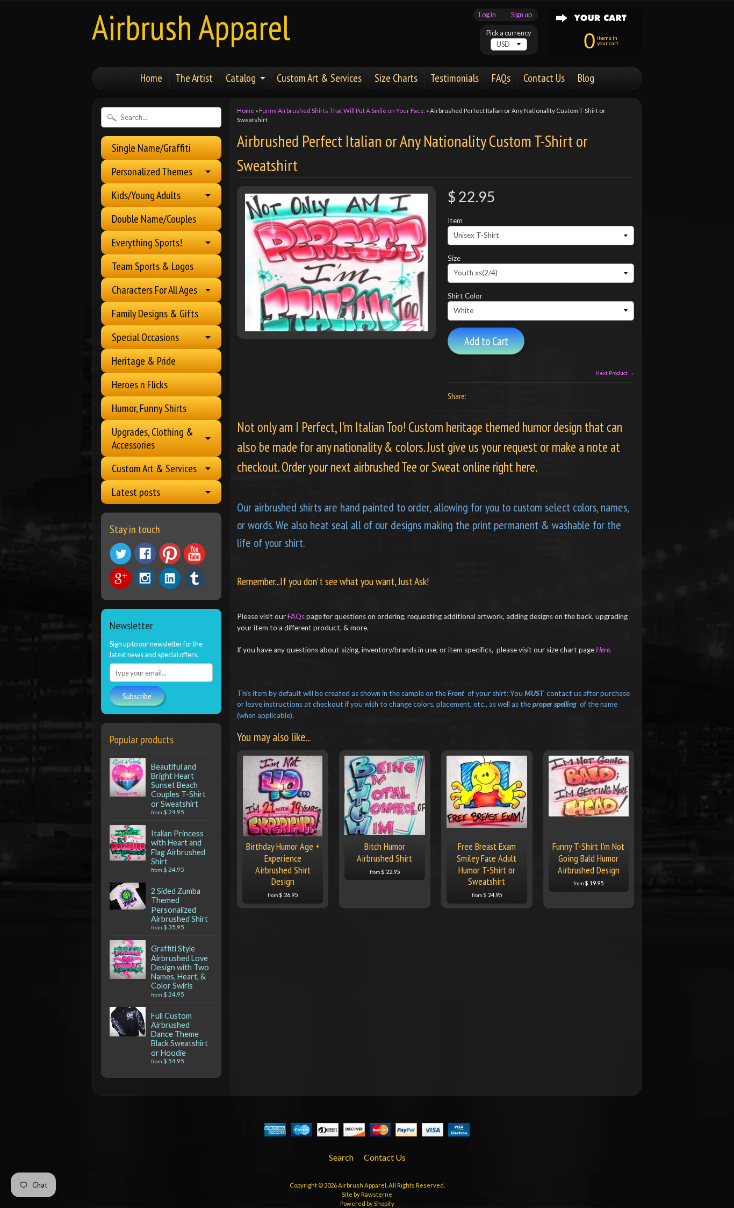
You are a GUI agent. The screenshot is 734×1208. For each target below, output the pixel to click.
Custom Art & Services (319, 78)
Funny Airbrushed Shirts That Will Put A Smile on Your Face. (342, 110)
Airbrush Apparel (191, 27)
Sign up (521, 14)
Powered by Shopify (367, 1203)
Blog (586, 78)
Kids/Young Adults (146, 195)
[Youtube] (194, 554)
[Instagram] (145, 578)
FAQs (501, 78)
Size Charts (396, 78)
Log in (487, 14)
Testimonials (454, 78)
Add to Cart (486, 341)
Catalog (241, 78)
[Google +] (120, 578)
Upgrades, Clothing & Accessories (152, 438)
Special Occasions (145, 337)
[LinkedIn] (170, 578)
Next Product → (614, 372)
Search (341, 1157)
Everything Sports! (147, 243)
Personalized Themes (152, 172)
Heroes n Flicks (140, 385)
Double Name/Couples (154, 219)
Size (454, 258)
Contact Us (544, 78)
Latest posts (136, 492)
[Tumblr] (194, 578)
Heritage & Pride (144, 361)
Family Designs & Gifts (155, 314)
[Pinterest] (170, 553)
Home (151, 78)
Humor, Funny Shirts (149, 408)
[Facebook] (145, 553)
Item (455, 220)
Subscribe (137, 696)
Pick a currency (508, 33)
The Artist (194, 78)
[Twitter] (120, 554)
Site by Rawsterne (367, 1194)
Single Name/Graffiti (151, 148)
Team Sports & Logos (152, 266)
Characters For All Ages (154, 290)
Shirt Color (465, 296)
